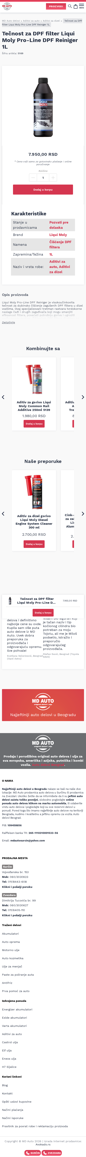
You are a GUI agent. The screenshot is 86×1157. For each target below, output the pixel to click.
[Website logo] (7, 6)
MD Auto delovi (11, 20)
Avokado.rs (43, 1144)
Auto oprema (11, 941)
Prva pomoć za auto (15, 991)
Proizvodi (56, 6)
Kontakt (7, 1093)
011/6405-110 (16, 910)
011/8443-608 (17, 881)
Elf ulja (7, 1050)
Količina (43, 171)
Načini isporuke (12, 1118)
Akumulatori (10, 933)
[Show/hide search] (70, 6)
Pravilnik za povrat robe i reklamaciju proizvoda (35, 1126)
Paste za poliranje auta (18, 974)
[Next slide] (83, 397)
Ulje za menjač (12, 966)
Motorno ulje (10, 950)
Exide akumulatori (14, 1017)
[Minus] (33, 178)
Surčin (35, 1153)
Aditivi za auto (31, 20)
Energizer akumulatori (17, 1009)
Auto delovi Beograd (48, 765)
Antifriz (7, 982)
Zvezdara (54, 1153)
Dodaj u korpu (43, 189)
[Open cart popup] (76, 6)
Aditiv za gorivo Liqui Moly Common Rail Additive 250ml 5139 (34, 406)
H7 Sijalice (9, 1066)
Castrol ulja (10, 1042)
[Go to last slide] (3, 397)
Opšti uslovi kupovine (16, 1101)
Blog (5, 1085)
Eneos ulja (9, 1058)
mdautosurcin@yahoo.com (27, 840)
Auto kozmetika (12, 958)
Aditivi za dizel (51, 20)
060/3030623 (19, 876)
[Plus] (53, 178)
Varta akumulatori (14, 1025)
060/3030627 (19, 905)
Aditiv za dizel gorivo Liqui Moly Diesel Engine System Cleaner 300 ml (34, 521)
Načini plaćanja (12, 1109)
